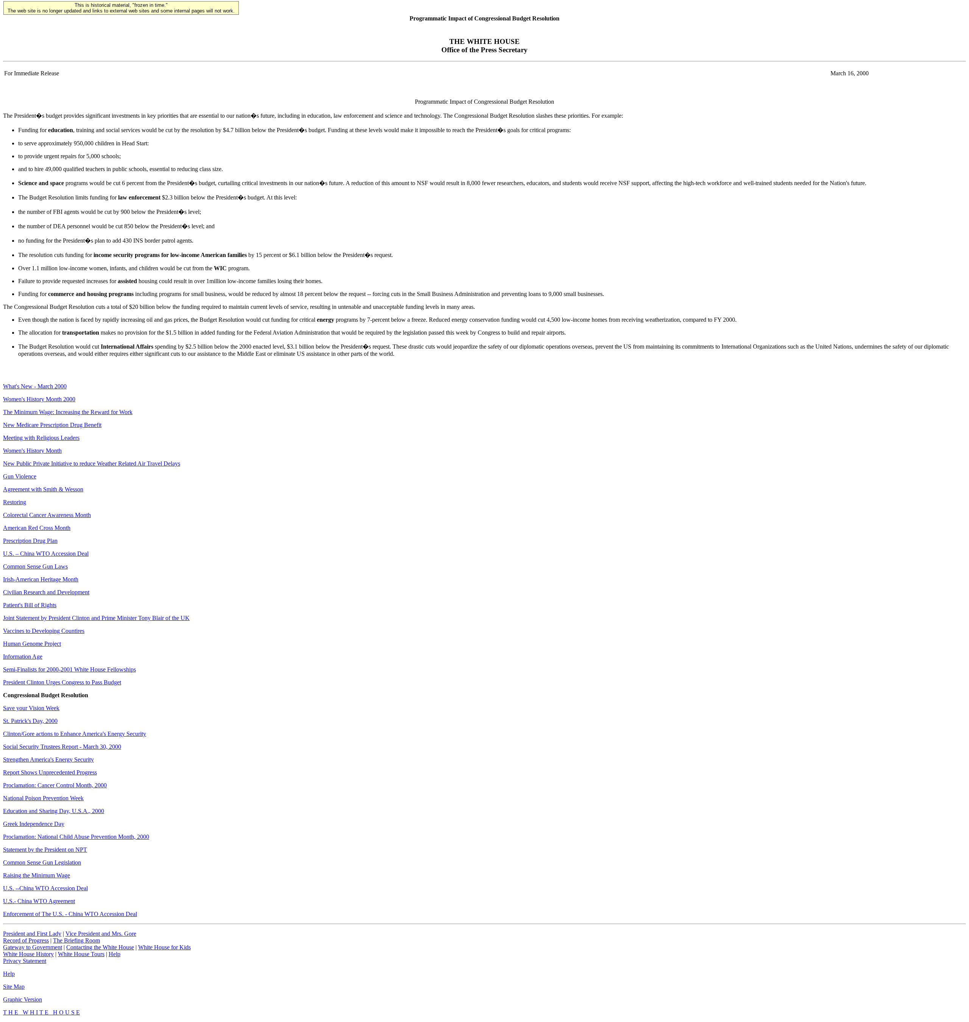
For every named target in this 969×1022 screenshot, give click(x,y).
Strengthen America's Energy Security (48, 759)
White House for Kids (164, 947)
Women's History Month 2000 (39, 399)
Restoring (14, 502)
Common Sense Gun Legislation (42, 862)
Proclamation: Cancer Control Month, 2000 (55, 785)
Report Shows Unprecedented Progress (50, 772)
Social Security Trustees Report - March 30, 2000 (62, 746)
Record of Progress (26, 940)
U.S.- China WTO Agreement (39, 901)
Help (114, 954)
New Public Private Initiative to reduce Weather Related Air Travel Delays (91, 463)
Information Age (22, 656)
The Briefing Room (76, 940)
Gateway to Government (32, 947)
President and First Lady (32, 933)
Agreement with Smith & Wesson (43, 489)
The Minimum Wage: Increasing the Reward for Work (67, 412)
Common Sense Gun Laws (35, 566)
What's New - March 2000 (35, 386)
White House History (28, 954)
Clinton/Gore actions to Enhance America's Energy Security (74, 734)
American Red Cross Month (36, 528)
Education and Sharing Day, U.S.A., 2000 (53, 811)
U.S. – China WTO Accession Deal (46, 553)
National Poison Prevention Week (43, 798)
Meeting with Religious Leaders (41, 438)
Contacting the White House (100, 947)
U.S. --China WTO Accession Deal (45, 888)
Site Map (14, 986)
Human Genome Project (32, 643)
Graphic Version (22, 999)
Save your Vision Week (31, 708)
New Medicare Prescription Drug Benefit (52, 425)
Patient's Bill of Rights (29, 605)
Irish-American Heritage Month (40, 579)
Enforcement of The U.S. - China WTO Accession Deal (70, 914)
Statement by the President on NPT (45, 849)
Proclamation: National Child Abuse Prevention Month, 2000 (76, 836)
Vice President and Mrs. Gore (100, 933)
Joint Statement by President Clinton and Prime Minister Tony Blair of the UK (96, 618)
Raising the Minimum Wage (36, 875)
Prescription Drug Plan (30, 540)
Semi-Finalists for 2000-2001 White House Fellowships (69, 669)
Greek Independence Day (33, 824)
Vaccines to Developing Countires (43, 631)
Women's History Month (32, 450)
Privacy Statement (24, 961)
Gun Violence (19, 476)
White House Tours (81, 954)
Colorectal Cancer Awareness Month (47, 515)
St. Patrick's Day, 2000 (30, 721)
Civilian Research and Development (46, 592)
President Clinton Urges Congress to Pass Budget (62, 682)
